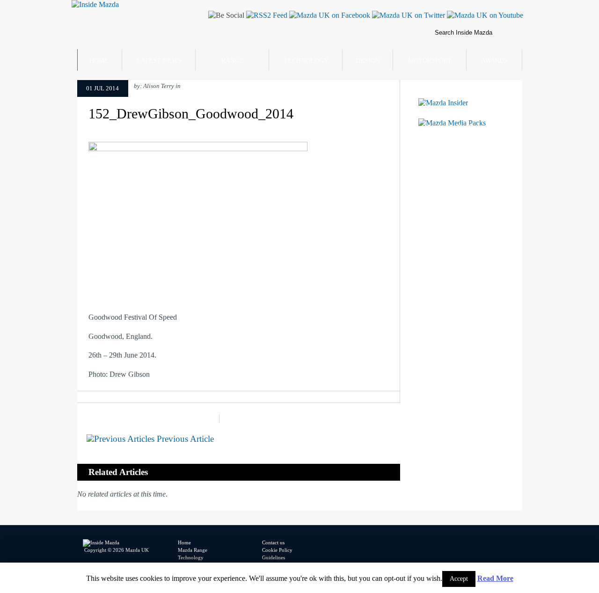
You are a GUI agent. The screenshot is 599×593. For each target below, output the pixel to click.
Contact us (273, 542)
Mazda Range (192, 550)
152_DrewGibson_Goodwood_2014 (190, 114)
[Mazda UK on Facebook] (328, 15)
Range (232, 60)
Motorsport (430, 60)
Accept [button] (459, 578)
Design (368, 60)
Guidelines (273, 557)
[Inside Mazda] (95, 4)
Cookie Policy (277, 550)
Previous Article (184, 439)
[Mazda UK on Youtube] (484, 15)
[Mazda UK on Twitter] (407, 15)
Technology (306, 60)
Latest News (159, 60)
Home (99, 60)
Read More (495, 578)
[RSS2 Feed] (265, 15)
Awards (494, 60)
